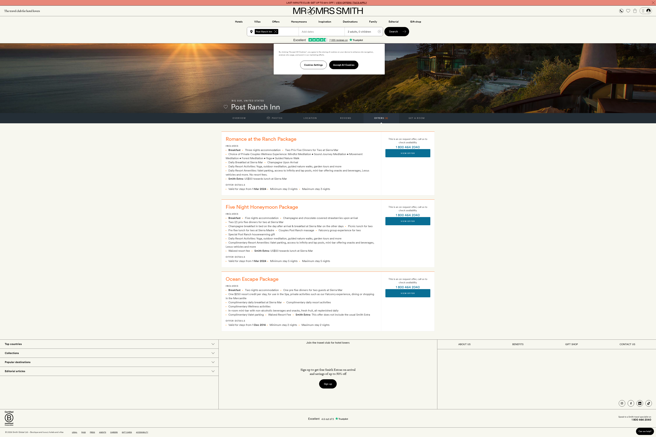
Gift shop (415, 21)
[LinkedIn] (640, 403)
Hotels (239, 21)
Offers (275, 21)
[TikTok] (648, 403)
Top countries (13, 344)
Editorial (394, 21)
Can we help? (645, 431)
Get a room (417, 118)
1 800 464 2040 (408, 147)
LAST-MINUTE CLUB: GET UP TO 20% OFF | (326, 2)
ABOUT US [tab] (464, 344)
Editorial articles (15, 371)
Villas (257, 21)
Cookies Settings (313, 65)
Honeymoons (299, 21)
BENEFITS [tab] (517, 344)
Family (373, 21)
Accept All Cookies (343, 65)
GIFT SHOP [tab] (571, 344)
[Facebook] (631, 403)
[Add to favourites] (225, 106)
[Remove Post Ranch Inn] (276, 32)
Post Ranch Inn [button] (264, 31)
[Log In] (646, 11)
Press (92, 432)
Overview (239, 118)
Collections (12, 353)
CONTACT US (627, 344)
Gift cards (127, 432)
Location (310, 118)
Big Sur (237, 101)
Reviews (345, 118)
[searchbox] (290, 31)
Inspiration (324, 21)
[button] (621, 11)
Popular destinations (17, 362)
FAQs (83, 432)
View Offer (408, 153)
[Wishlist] (628, 11)
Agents (102, 432)
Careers (114, 432)
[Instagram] (622, 403)
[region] (329, 59)
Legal (74, 432)
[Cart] (635, 11)
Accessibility (142, 432)
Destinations (350, 21)
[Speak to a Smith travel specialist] (621, 11)
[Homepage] (328, 11)
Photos (277, 118)
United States (254, 101)
